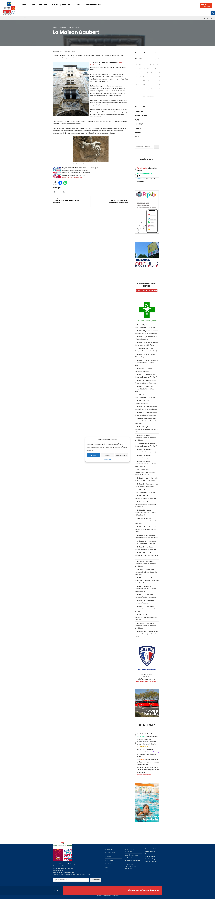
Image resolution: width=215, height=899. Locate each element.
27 (136, 68)
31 (151, 68)
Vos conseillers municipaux (10, 18)
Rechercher (96, 880)
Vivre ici (55, 5)
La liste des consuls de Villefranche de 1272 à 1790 (66, 200)
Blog (137, 136)
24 (136, 84)
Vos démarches (141, 116)
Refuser (107, 455)
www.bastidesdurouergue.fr (72, 177)
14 (151, 76)
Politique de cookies (106, 459)
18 (140, 80)
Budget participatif (44, 18)
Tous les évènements (146, 96)
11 (140, 76)
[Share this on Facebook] (60, 183)
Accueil (55, 27)
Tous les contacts (151, 849)
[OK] (156, 147)
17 (136, 80)
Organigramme (150, 851)
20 (148, 80)
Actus (24, 5)
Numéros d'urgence (151, 859)
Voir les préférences (121, 455)
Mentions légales (151, 861)
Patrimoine (63, 27)
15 (155, 76)
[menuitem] (43, 4)
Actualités (139, 112)
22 (155, 80)
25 (140, 84)
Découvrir (66, 5)
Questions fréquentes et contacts (62, 18)
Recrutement (149, 854)
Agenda (32, 5)
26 (144, 84)
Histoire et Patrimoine (93, 5)
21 (151, 80)
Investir (77, 5)
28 (140, 68)
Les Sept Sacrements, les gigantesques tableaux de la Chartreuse (118, 201)
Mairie (73, 51)
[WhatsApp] (65, 183)
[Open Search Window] (210, 18)
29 (144, 68)
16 (159, 76)
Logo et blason (150, 856)
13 (148, 76)
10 (136, 76)
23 (159, 80)
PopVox (205, 5)
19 (144, 80)
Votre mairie (42, 5)
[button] (213, 13)
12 (144, 76)
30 (148, 68)
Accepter (93, 455)
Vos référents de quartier (28, 18)
